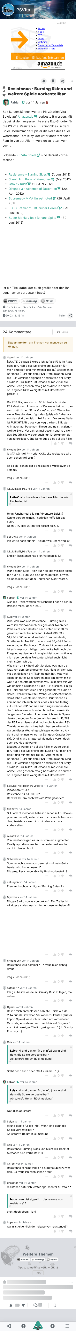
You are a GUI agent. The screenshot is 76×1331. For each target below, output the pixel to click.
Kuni (9, 616)
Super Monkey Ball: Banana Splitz (32, 218)
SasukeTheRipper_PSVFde (23, 785)
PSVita (23, 9)
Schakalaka (14, 859)
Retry (38, 1272)
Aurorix (11, 835)
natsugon (13, 882)
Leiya (10, 1121)
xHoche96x (14, 449)
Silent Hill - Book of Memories (30, 179)
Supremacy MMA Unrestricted (30, 198)
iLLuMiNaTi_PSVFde (19, 488)
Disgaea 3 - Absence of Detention (33, 189)
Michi (10, 808)
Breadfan (13, 1182)
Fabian (11, 597)
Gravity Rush (18, 184)
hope (10, 1222)
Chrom (11, 1163)
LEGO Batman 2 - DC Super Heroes (33, 208)
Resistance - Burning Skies (28, 174)
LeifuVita (12, 536)
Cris (9, 1042)
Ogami (11, 357)
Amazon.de (26, 116)
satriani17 (13, 987)
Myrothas (13, 897)
